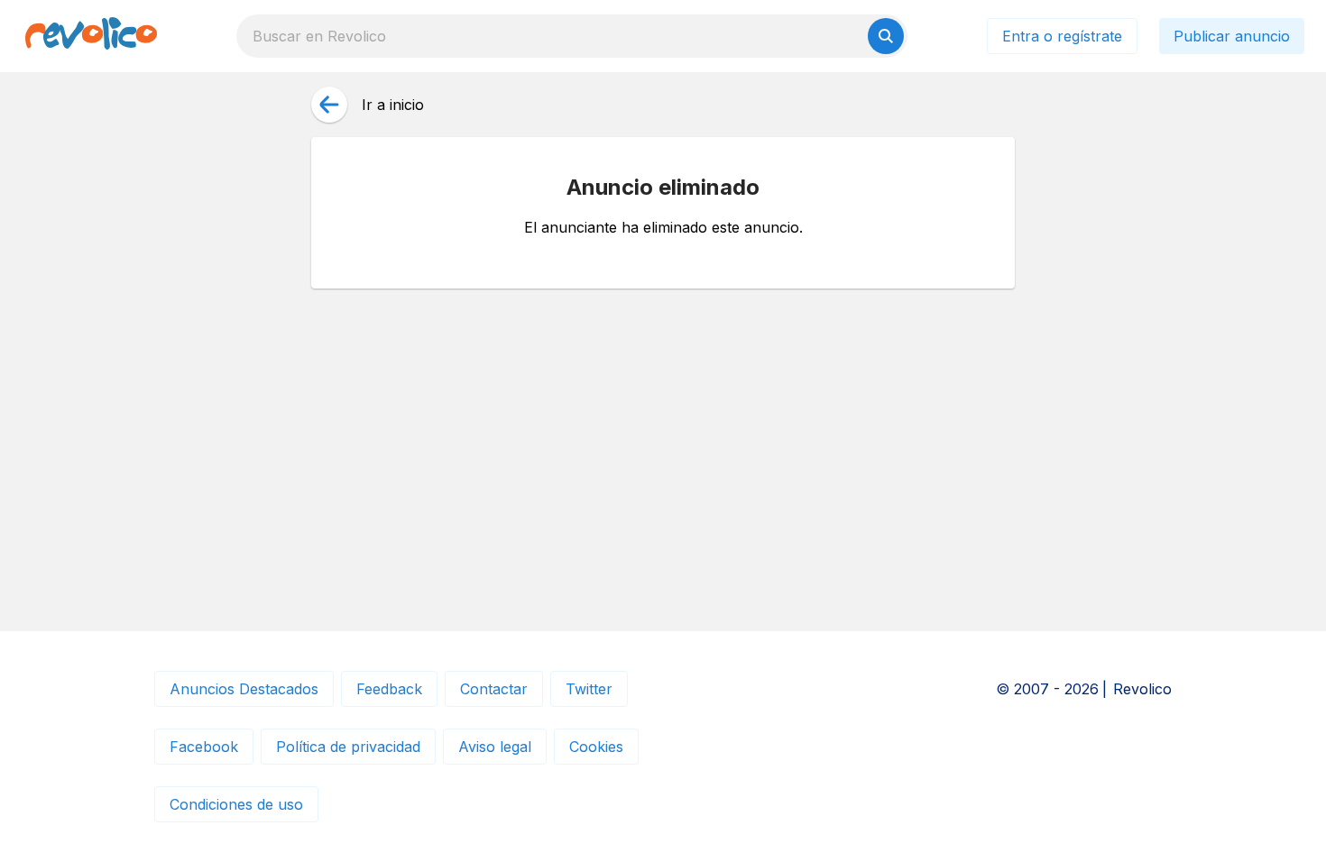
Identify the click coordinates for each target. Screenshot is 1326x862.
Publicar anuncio (1232, 36)
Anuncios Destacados (244, 689)
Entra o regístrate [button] (1062, 36)
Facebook (204, 747)
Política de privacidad (348, 747)
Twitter (589, 689)
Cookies (596, 747)
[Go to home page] (91, 36)
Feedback (389, 689)
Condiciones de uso (236, 804)
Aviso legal (494, 747)
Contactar (494, 689)
